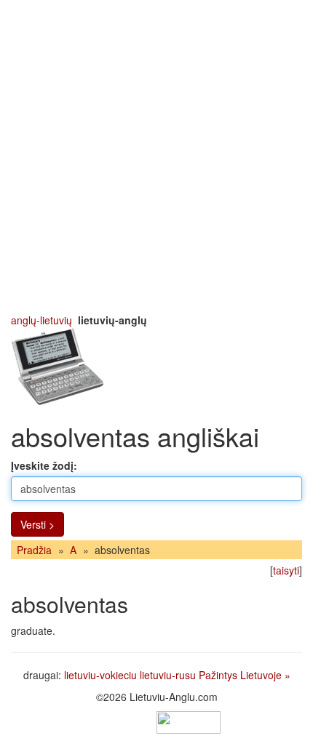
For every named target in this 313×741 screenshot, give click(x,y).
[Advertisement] (156, 156)
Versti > (37, 524)
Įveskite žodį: (44, 465)
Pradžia (34, 549)
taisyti (286, 570)
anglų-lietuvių (41, 320)
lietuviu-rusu (168, 675)
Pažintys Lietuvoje (240, 675)
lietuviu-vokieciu (100, 675)
